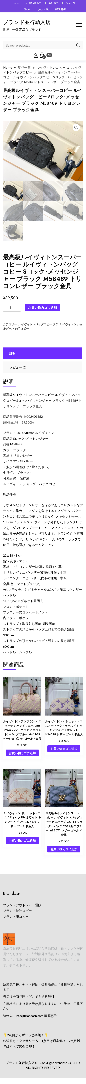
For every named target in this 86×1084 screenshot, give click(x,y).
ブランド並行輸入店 (27, 22)
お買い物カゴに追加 (42, 307)
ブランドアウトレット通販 (22, 905)
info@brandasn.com (29, 1016)
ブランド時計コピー (17, 910)
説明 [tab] (12, 353)
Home (16, 3)
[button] (76, 127)
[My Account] (36, 55)
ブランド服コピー (16, 916)
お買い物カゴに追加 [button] (22, 753)
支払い (28, 9)
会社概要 (53, 3)
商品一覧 (70, 3)
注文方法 (43, 9)
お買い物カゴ (34, 3)
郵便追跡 (60, 9)
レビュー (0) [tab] (17, 367)
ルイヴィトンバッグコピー (35, 324)
